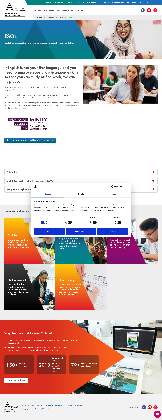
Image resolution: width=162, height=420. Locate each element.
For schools (104, 2)
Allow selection (81, 231)
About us (81, 10)
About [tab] (114, 194)
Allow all (112, 231)
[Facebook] (143, 10)
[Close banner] (127, 187)
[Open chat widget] (157, 414)
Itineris (56, 409)
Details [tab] (81, 194)
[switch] (68, 222)
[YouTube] (149, 10)
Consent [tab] (48, 194)
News (77, 2)
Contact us (131, 2)
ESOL (61, 17)
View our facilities (16, 380)
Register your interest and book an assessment (30, 139)
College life (49, 10)
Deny (49, 231)
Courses (37, 10)
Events (69, 2)
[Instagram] (155, 10)
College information (65, 10)
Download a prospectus (74, 405)
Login (142, 2)
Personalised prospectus (53, 2)
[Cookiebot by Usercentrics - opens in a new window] (113, 186)
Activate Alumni (89, 2)
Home (39, 17)
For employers (118, 2)
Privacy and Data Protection (32, 405)
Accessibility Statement (54, 405)
